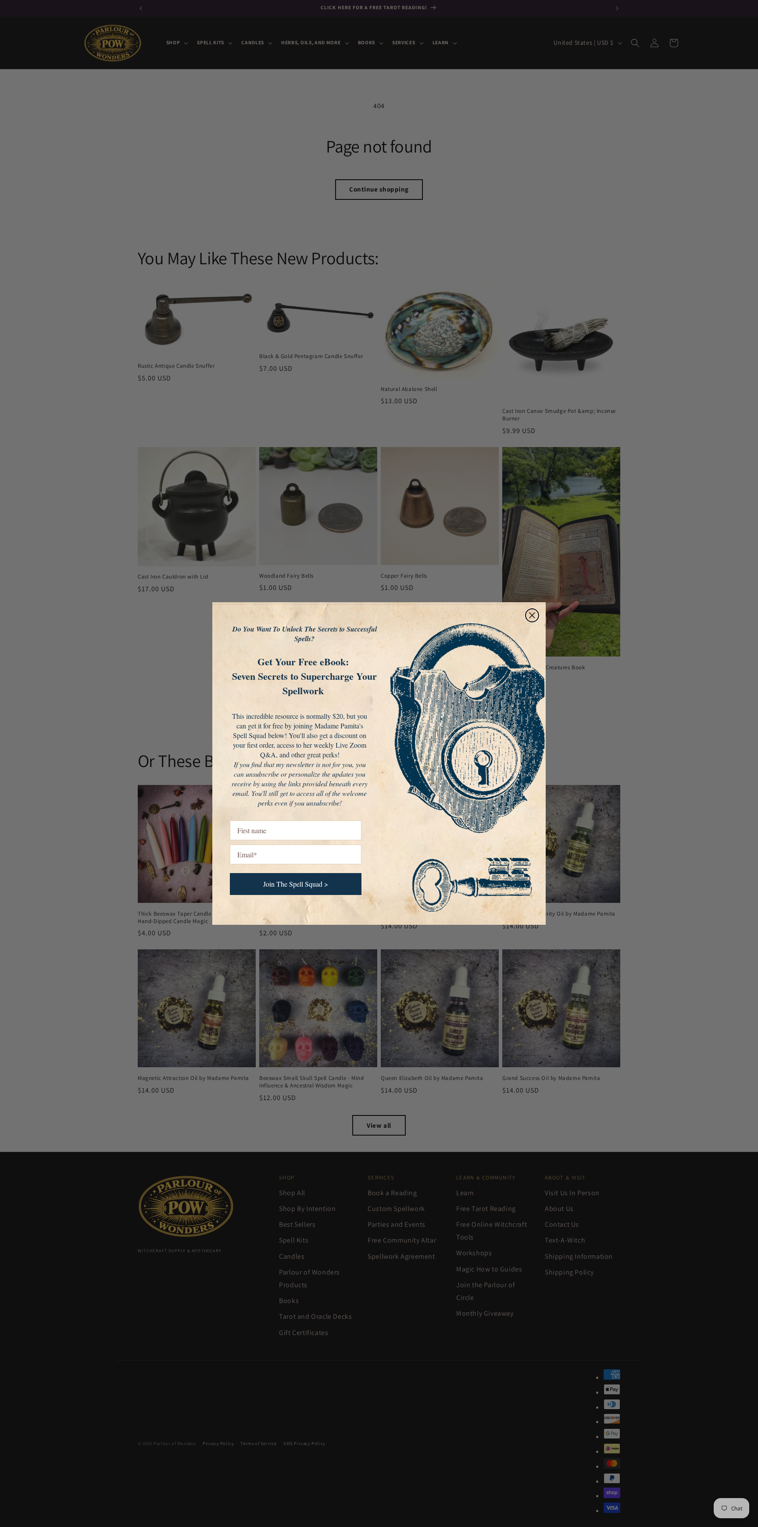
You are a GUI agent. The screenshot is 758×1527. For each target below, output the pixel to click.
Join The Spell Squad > (295, 883)
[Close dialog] (532, 615)
